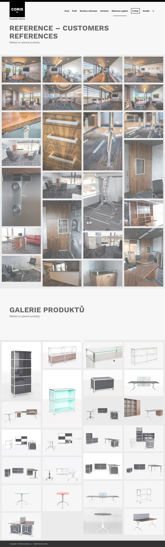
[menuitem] (67, 11)
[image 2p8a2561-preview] (144, 126)
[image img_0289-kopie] (63, 471)
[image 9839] (103, 467)
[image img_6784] (103, 246)
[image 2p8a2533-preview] (22, 126)
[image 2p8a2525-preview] (144, 98)
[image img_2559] (144, 495)
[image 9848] (144, 467)
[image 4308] (144, 411)
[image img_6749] (144, 170)
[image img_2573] (22, 499)
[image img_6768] (144, 214)
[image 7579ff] (144, 439)
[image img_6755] (103, 202)
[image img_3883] (144, 523)
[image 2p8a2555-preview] (63, 142)
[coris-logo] (17, 11)
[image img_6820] (63, 274)
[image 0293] (103, 411)
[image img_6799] (22, 270)
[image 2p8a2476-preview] (103, 98)
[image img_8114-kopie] (63, 400)
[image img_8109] (144, 356)
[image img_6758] (63, 186)
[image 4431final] (22, 416)
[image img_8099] (103, 356)
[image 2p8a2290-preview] (103, 70)
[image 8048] (22, 443)
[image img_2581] (63, 499)
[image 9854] (22, 471)
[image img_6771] (22, 242)
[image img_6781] (144, 258)
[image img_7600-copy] (22, 372)
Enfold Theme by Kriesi (40, 544)
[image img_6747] (22, 154)
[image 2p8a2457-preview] (63, 98)
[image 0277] (144, 384)
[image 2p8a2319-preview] (144, 70)
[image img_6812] (103, 274)
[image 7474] (103, 439)
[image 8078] (63, 443)
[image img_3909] (22, 527)
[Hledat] (153, 11)
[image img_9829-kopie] (103, 384)
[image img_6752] (22, 198)
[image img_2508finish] (103, 495)
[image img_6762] (63, 230)
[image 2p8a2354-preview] (22, 98)
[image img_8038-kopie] (63, 356)
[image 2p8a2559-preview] (103, 142)
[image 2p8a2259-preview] (63, 70)
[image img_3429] (103, 522)
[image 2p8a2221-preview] (22, 70)
